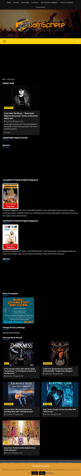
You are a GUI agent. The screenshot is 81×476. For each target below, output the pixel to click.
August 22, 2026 (57, 414)
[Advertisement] (40, 60)
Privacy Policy (40, 7)
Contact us (34, 2)
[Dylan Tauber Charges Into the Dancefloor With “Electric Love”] (60, 394)
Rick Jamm (47, 414)
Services (16, 2)
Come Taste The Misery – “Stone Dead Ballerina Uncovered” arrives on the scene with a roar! (21, 116)
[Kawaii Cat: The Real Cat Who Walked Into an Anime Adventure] (21, 432)
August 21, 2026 (18, 453)
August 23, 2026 (19, 414)
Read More (7, 132)
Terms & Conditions (66, 2)
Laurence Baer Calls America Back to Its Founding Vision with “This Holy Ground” (18, 410)
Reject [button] (42, 473)
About (9, 2)
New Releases (8, 108)
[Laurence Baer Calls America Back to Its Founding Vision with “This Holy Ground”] (21, 394)
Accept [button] (35, 473)
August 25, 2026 (59, 374)
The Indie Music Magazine (49, 2)
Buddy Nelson (48, 374)
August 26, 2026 (19, 376)
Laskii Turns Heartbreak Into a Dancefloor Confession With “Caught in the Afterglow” (58, 370)
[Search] (77, 41)
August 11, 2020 (19, 121)
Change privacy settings (11, 332)
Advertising (25, 2)
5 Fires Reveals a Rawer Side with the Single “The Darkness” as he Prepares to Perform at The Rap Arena (20, 371)
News (6, 363)
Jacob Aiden (9, 121)
